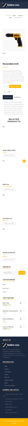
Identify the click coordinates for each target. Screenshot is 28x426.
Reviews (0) (17, 97)
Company (6, 369)
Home (14, 15)
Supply (6, 382)
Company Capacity (8, 380)
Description (7, 97)
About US (6, 377)
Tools (10, 17)
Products (20, 15)
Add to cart (15, 86)
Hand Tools (5, 288)
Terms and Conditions (9, 385)
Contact (6, 374)
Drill (4, 284)
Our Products (7, 371)
